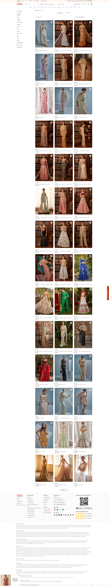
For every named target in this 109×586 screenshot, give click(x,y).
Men (22, 0)
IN (91, 584)
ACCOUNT (45, 495)
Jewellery (30, 0)
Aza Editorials (44, 0)
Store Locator (56, 497)
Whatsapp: (59, 502)
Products (60, 12)
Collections (67, 12)
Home (18, 10)
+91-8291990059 (89, 0)
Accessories (36, 0)
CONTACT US (56, 495)
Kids (26, 0)
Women (18, 0)
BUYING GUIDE (30, 495)
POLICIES (45, 507)
